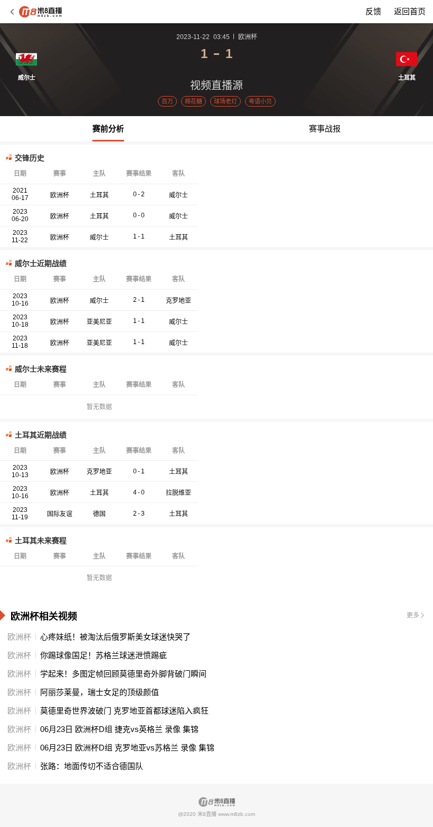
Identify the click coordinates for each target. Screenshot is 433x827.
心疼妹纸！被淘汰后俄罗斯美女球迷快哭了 (115, 636)
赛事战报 (325, 128)
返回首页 (410, 11)
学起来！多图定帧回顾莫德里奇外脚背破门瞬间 (123, 673)
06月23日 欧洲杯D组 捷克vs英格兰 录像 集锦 (119, 729)
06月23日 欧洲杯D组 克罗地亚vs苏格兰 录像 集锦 (127, 747)
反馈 (373, 11)
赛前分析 (108, 128)
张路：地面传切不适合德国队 (91, 766)
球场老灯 (225, 101)
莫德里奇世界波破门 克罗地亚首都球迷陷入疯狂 (124, 710)
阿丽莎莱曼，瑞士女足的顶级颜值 (99, 692)
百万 (167, 101)
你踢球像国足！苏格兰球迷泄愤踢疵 (103, 655)
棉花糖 (193, 101)
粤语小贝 (260, 101)
